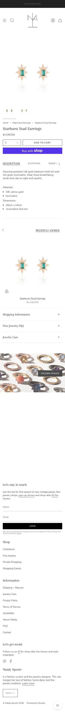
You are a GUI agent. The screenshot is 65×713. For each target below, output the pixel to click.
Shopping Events (12, 568)
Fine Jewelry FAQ (13, 326)
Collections (9, 549)
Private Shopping (12, 562)
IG (19, 651)
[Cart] (60, 20)
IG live (55, 495)
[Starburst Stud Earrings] (32, 265)
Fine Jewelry (9, 555)
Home (5, 122)
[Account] (53, 20)
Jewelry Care (10, 337)
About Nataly (10, 619)
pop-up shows (27, 495)
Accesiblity (8, 613)
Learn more (28, 683)
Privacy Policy (51, 531)
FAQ (5, 626)
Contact (7, 632)
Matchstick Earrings (21, 122)
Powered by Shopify (36, 703)
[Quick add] (7, 291)
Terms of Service (9, 533)
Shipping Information (16, 314)
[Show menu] (4, 20)
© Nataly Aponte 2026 (13, 703)
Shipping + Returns (13, 587)
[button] (12, 20)
